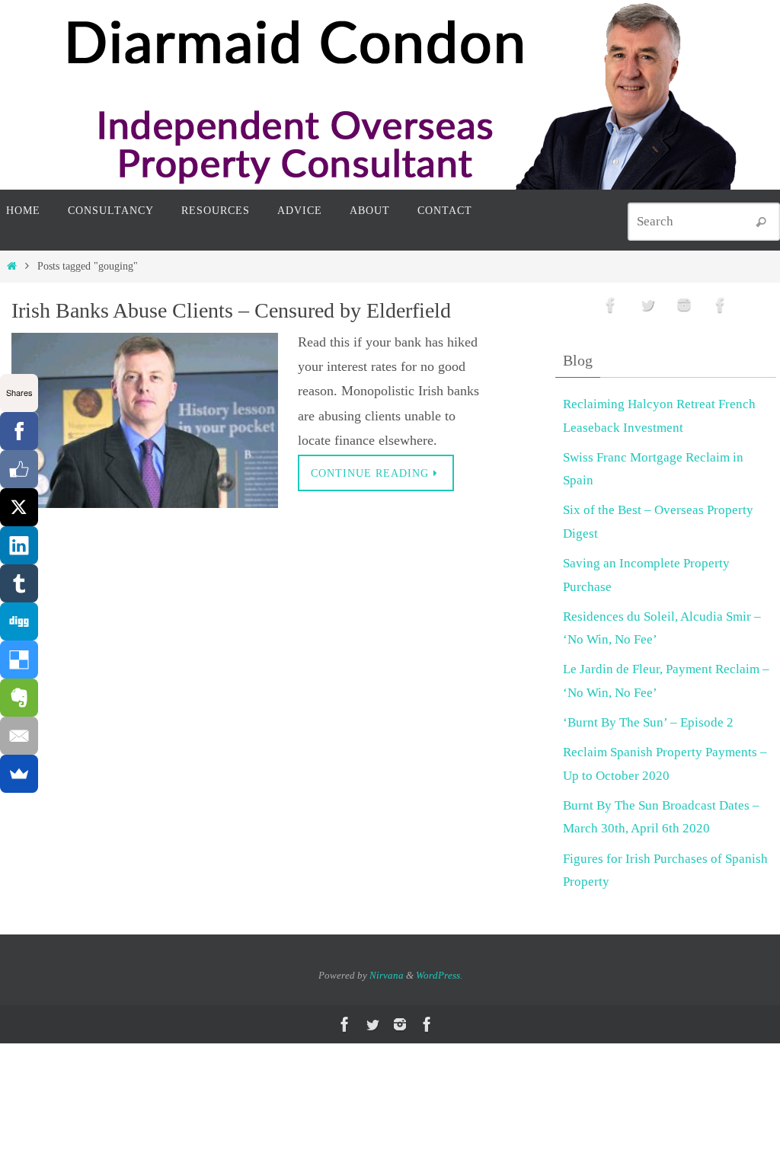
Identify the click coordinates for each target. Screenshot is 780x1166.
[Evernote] (19, 698)
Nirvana (386, 975)
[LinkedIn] (19, 545)
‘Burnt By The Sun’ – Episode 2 (648, 722)
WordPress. (439, 975)
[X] (19, 507)
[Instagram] (684, 305)
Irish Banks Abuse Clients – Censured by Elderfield (231, 310)
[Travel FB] (720, 305)
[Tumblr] (19, 583)
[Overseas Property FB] (610, 305)
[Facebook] (19, 431)
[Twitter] (647, 305)
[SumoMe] (19, 774)
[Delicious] (19, 660)
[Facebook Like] (19, 469)
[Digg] (19, 621)
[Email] (19, 736)
